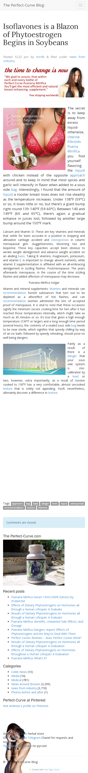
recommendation (14, 293)
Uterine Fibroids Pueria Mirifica (74, 144)
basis (21, 256)
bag (14, 189)
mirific (40, 57)
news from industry (24, 688)
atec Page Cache (51, 769)
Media (15, 676)
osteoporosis (60, 240)
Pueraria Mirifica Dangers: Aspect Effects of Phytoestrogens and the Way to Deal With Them (43, 632)
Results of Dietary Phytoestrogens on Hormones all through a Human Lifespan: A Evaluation (45, 644)
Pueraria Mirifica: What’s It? (29, 658)
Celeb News (19, 672)
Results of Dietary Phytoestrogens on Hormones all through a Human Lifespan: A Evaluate (45, 615)
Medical (16, 680)
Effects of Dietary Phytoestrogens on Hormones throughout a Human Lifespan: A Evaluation (43, 652)
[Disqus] (44, 448)
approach (77, 175)
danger (72, 356)
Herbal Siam (19, 734)
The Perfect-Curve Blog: (24, 5)
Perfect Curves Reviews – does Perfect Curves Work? (46, 638)
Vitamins (55, 289)
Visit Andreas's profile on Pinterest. (26, 706)
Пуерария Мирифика (17, 746)
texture (7, 388)
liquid (80, 170)
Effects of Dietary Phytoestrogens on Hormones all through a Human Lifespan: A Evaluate (45, 607)
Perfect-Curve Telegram (25, 738)
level (76, 376)
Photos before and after (27, 692)
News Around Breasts (25, 684)
